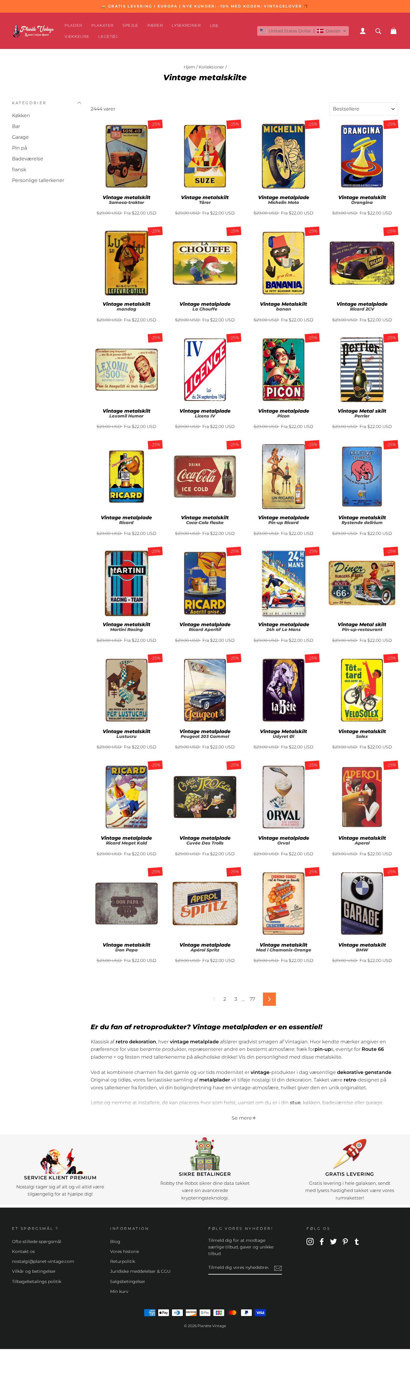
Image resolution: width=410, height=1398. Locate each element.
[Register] (278, 1268)
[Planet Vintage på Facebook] (321, 1241)
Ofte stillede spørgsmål (36, 1241)
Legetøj (108, 36)
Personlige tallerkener (38, 180)
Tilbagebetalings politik (36, 1281)
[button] (303, 31)
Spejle (130, 25)
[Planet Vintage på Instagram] (310, 1241)
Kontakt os (23, 1251)
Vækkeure (77, 36)
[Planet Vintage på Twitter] (333, 1241)
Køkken (21, 115)
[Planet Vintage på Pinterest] (345, 1241)
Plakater (102, 25)
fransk (19, 169)
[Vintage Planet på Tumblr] (356, 1241)
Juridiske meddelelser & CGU (140, 1271)
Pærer (155, 25)
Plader (73, 25)
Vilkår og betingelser (34, 1271)
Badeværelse (27, 159)
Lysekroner (186, 25)
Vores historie (124, 1251)
